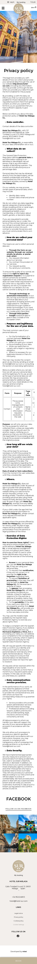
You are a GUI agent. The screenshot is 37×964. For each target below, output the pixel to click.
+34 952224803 (18, 897)
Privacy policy (18, 917)
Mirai (25, 951)
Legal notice (18, 913)
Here (15, 622)
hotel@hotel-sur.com (18, 901)
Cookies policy (18, 921)
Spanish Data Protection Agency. (16, 642)
